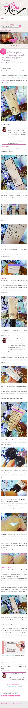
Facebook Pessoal (5, 655)
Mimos (18, 62)
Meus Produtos (13, 62)
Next (26, 37)
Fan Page (12, 655)
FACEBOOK (8, 686)
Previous (2, 38)
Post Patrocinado (23, 62)
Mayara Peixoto (20, 75)
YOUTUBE (14, 686)
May (13, 634)
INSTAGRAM (19, 686)
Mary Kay (7, 62)
